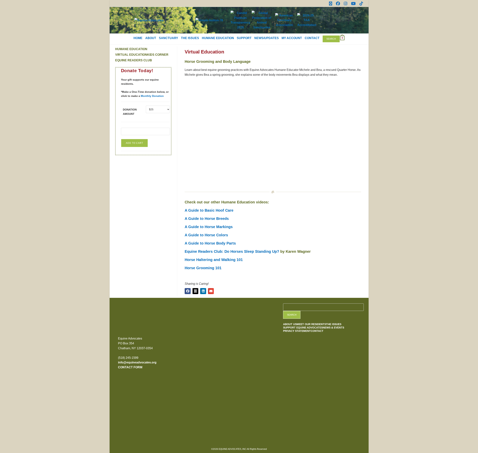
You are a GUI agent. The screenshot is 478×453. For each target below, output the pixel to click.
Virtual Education (131, 54)
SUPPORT (244, 38)
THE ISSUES (190, 38)
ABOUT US (290, 324)
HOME (138, 38)
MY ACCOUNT (292, 38)
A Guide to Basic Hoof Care (209, 210)
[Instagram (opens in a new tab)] (345, 3)
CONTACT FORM (130, 367)
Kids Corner (157, 54)
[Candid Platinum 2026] (210, 326)
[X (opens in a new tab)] (330, 3)
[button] (188, 291)
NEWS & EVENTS (333, 327)
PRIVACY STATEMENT (297, 330)
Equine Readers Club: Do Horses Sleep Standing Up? (232, 251)
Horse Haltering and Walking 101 (214, 260)
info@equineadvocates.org (137, 362)
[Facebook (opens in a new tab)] (338, 3)
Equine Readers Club (133, 60)
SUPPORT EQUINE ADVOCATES (303, 327)
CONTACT (312, 38)
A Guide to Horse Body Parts (210, 243)
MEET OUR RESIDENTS (311, 324)
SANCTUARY (168, 38)
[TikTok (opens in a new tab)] (360, 3)
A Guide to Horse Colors (206, 235)
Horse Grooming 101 (203, 268)
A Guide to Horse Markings (209, 227)
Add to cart (134, 143)
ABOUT (150, 38)
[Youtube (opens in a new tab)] (353, 3)
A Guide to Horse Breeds (207, 218)
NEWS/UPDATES (266, 38)
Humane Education (131, 49)
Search (331, 39)
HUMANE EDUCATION (218, 38)
